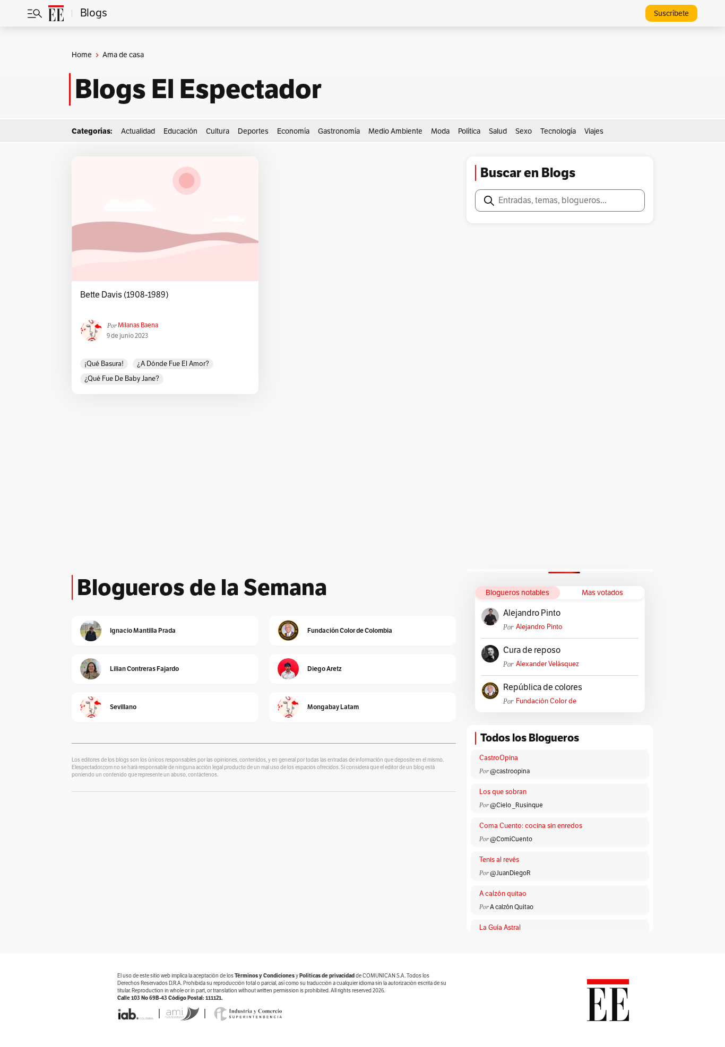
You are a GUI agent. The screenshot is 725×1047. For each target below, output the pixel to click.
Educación (180, 131)
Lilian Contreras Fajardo (144, 669)
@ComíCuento (511, 839)
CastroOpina (498, 758)
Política (469, 131)
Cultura (217, 131)
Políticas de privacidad (327, 975)
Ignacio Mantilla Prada (143, 630)
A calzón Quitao (511, 907)
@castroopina (510, 771)
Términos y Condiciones (265, 975)
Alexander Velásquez (547, 664)
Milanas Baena (138, 325)
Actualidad (138, 131)
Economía (293, 131)
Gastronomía (339, 131)
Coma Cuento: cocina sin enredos (530, 826)
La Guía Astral (500, 927)
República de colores (542, 687)
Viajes (593, 131)
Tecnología (558, 131)
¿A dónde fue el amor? (173, 364)
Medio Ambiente (395, 131)
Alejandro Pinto (531, 613)
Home (82, 54)
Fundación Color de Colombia (546, 701)
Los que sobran (503, 792)
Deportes (253, 131)
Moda (440, 131)
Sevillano (123, 707)
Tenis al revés (499, 860)
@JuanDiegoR (510, 873)
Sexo (523, 131)
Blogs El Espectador (198, 89)
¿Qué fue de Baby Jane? (121, 378)
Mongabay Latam (333, 707)
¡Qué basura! (104, 364)
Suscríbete (671, 13)
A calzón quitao (503, 893)
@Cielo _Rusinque (516, 805)
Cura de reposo (531, 650)
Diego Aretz (324, 669)
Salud (498, 131)
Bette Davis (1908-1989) (124, 295)
